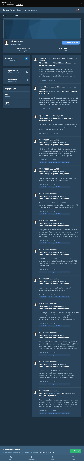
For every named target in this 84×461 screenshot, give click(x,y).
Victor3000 (43, 63)
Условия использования (45, 452)
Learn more (4, 4)
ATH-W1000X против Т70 (49, 140)
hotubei (56, 118)
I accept (77, 451)
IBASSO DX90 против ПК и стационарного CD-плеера (58, 59)
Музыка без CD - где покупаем (51, 115)
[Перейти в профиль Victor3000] (35, 59)
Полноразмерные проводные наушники (54, 145)
